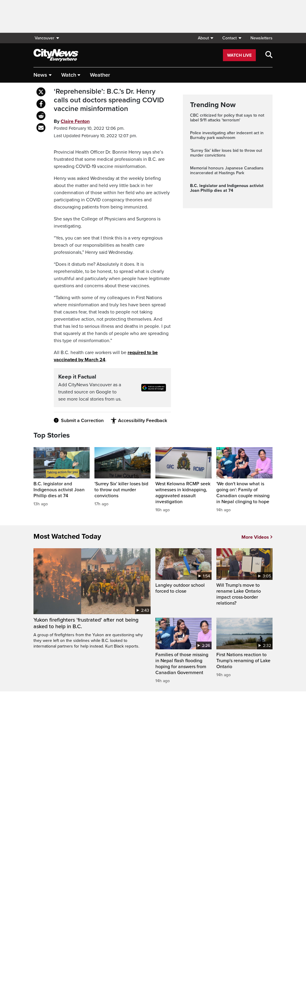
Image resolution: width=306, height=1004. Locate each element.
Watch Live (239, 55)
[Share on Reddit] (40, 115)
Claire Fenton (75, 121)
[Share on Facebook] (40, 103)
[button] (205, 38)
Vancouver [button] (44, 38)
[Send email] (40, 127)
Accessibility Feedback (142, 421)
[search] (269, 55)
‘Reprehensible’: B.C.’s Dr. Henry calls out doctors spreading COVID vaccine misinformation (109, 100)
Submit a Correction (82, 421)
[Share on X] (40, 91)
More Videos (255, 537)
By (72, 121)
